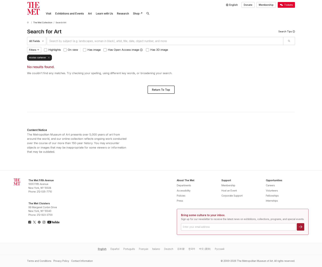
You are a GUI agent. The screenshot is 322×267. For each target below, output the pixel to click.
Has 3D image (159, 49)
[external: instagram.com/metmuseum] (44, 222)
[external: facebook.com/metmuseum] (29, 222)
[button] (141, 50)
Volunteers (272, 190)
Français (143, 248)
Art (90, 13)
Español (115, 248)
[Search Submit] (289, 41)
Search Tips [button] (285, 31)
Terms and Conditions (39, 260)
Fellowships (272, 195)
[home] (28, 22)
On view (73, 49)
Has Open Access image (123, 49)
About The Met (185, 180)
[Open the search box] (148, 13)
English (102, 248)
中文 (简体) (205, 248)
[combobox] (165, 41)
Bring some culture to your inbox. (203, 215)
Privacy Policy (61, 260)
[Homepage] (33, 8)
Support (226, 180)
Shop (136, 13)
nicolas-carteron (37, 57)
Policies (181, 195)
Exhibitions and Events (69, 13)
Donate (248, 4)
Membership (266, 4)
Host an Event (229, 190)
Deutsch (168, 248)
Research (123, 13)
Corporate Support (232, 195)
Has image (94, 49)
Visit (48, 13)
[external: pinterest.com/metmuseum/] (39, 222)
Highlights (54, 49)
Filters (32, 49)
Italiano (156, 248)
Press (180, 200)
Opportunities (274, 180)
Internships (272, 200)
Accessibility (183, 190)
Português (129, 248)
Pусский (219, 248)
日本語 (180, 248)
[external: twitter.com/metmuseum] (34, 222)
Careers (270, 185)
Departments (184, 185)
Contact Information (82, 260)
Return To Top (161, 89)
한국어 (191, 248)
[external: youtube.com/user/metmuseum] (53, 222)
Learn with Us (104, 13)
